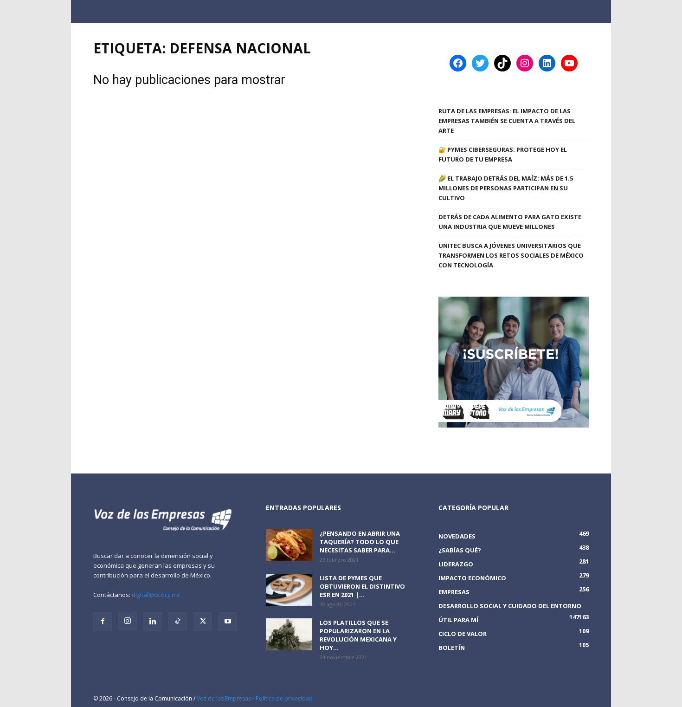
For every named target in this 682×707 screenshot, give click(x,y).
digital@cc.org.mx (156, 594)
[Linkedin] (152, 621)
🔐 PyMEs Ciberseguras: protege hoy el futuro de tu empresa (502, 154)
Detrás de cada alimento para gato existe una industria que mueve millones (509, 222)
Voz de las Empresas (224, 698)
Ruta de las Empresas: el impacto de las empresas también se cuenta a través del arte (506, 121)
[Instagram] (127, 621)
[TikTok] (177, 621)
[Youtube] (228, 621)
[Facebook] (102, 621)
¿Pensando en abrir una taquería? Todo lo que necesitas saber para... (360, 541)
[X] (202, 621)
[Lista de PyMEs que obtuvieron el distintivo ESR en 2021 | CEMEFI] (289, 590)
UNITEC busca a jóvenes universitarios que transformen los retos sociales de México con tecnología (511, 255)
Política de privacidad (284, 698)
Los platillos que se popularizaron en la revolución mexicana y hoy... (358, 635)
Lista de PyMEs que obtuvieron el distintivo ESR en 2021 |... (362, 586)
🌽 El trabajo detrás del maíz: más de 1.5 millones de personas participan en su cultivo (505, 188)
